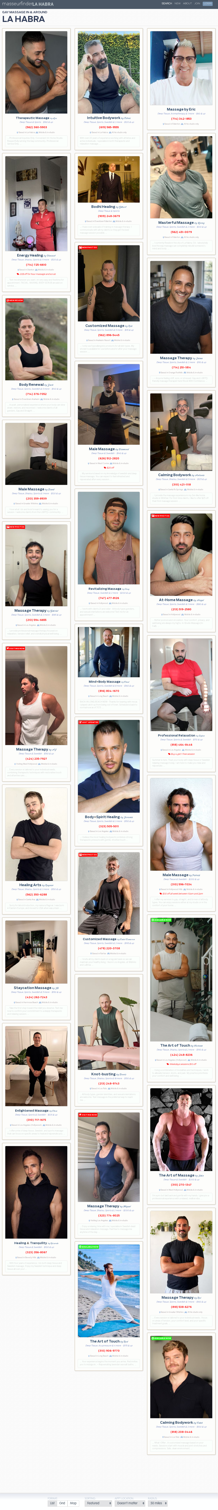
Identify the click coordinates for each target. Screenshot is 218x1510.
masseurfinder (17, 5)
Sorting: (90, 1498)
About (187, 3)
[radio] (52, 1503)
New (178, 3)
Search (167, 3)
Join (197, 3)
